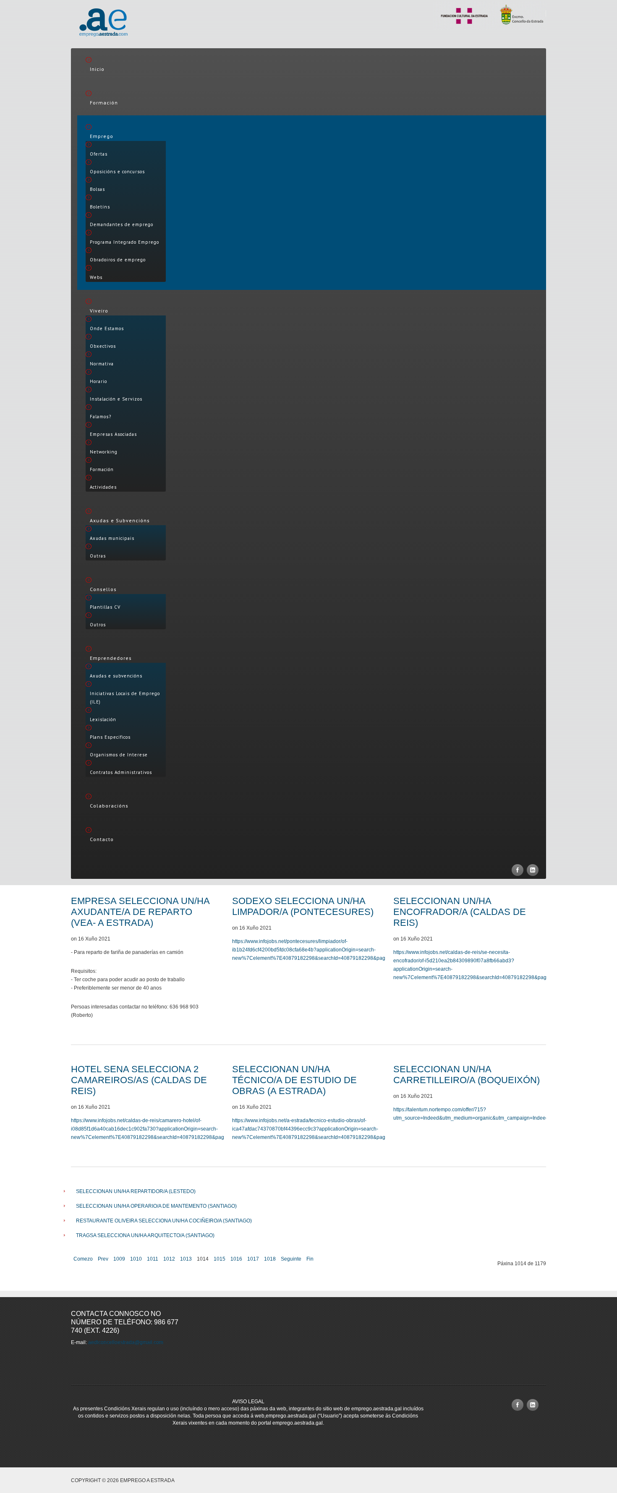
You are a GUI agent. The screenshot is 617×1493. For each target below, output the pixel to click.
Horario (98, 381)
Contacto (102, 839)
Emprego (101, 136)
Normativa (102, 364)
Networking (104, 452)
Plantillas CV (105, 607)
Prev (103, 1259)
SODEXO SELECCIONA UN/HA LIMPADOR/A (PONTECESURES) (303, 906)
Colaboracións (109, 806)
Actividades (103, 487)
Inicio (97, 69)
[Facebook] (517, 870)
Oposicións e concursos (117, 172)
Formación (104, 102)
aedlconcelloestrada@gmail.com (125, 1342)
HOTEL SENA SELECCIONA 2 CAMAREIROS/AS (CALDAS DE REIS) (139, 1080)
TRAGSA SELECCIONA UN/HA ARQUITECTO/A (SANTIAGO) (145, 1235)
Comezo (83, 1259)
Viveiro (99, 310)
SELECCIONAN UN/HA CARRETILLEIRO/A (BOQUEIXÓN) (466, 1074)
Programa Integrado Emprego (124, 242)
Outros (98, 625)
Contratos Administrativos (121, 772)
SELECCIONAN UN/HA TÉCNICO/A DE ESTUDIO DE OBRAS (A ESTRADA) (294, 1080)
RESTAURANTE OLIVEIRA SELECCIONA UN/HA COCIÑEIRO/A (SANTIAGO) (164, 1221)
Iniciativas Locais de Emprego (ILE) (125, 697)
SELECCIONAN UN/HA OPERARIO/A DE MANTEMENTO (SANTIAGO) (156, 1206)
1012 (169, 1259)
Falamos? (100, 416)
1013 (186, 1259)
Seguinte (291, 1259)
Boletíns (100, 207)
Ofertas (98, 154)
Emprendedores (111, 658)
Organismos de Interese (119, 755)
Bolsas (97, 189)
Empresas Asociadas (113, 434)
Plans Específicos (110, 737)
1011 (152, 1259)
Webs (96, 277)
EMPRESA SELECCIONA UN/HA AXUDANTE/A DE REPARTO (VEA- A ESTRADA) (140, 912)
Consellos (103, 589)
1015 (219, 1259)
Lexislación (103, 719)
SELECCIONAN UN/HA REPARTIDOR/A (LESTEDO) (136, 1191)
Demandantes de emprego (121, 224)
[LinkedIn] (533, 870)
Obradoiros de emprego (118, 260)
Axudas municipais (112, 538)
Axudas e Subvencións (120, 520)
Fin (310, 1259)
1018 (270, 1259)
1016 (236, 1259)
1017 (253, 1259)
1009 (119, 1259)
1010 (136, 1259)
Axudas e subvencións (116, 676)
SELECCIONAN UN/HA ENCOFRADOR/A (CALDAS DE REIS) (459, 912)
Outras (98, 556)
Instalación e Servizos (116, 399)
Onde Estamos (107, 328)
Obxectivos (103, 346)
